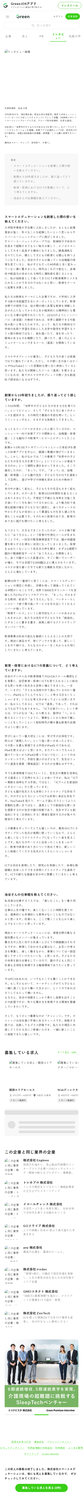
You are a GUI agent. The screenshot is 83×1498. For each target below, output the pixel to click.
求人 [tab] (25, 36)
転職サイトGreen (11, 1405)
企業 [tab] (8, 36)
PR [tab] (41, 36)
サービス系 (32, 1405)
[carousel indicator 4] (44, 1341)
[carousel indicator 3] (41, 1341)
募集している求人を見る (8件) (41, 1487)
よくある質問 (75, 1375)
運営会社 (39, 1369)
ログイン (58, 16)
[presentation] (41, 25)
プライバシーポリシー (59, 1369)
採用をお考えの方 (21, 1369)
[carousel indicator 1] (35, 1341)
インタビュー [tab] (58, 36)
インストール (69, 5)
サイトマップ (31, 1381)
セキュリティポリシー (12, 1375)
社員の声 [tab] (75, 36)
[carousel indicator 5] (48, 1341)
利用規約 (60, 1375)
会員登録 (73, 16)
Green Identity (50, 1381)
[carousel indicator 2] (38, 1341)
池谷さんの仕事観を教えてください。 (38, 198)
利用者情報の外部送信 (40, 1375)
